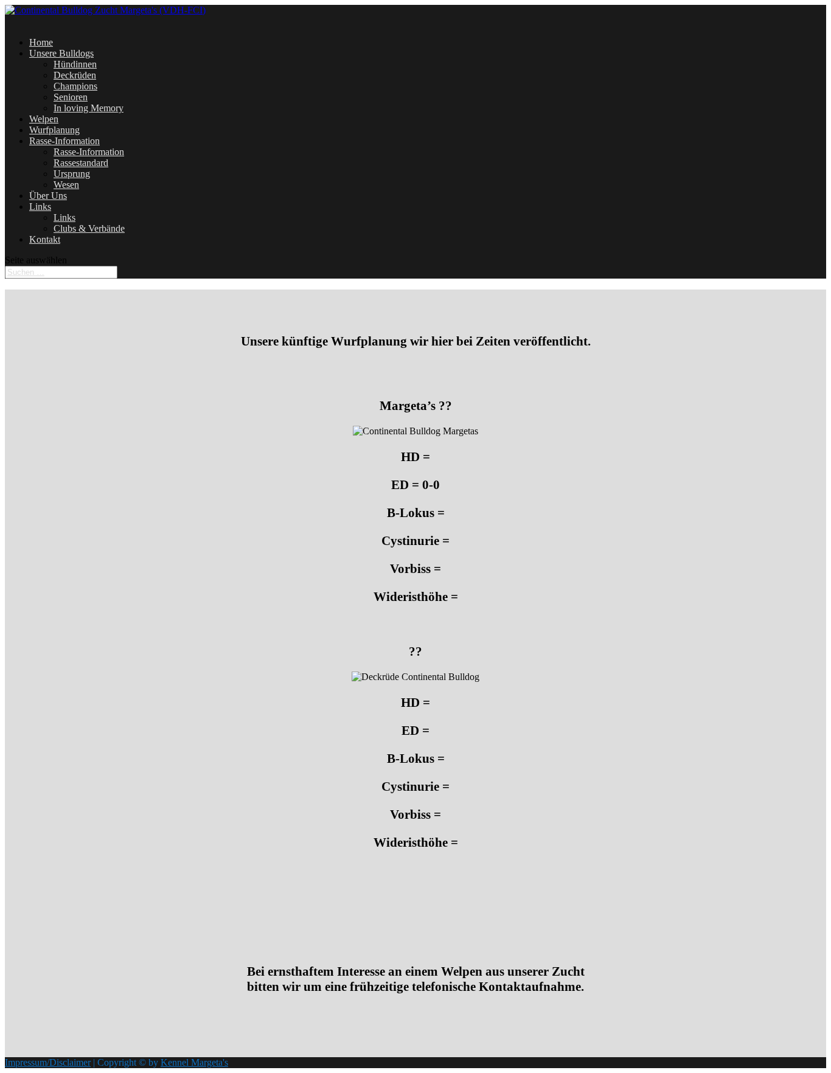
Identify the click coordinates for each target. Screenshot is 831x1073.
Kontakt (44, 239)
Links (40, 206)
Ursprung (72, 173)
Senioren (71, 97)
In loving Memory (88, 108)
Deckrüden (75, 75)
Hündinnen (75, 64)
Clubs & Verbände (89, 228)
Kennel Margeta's (194, 1062)
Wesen (66, 184)
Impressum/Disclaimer (48, 1062)
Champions (75, 86)
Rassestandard (81, 163)
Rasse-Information (89, 152)
